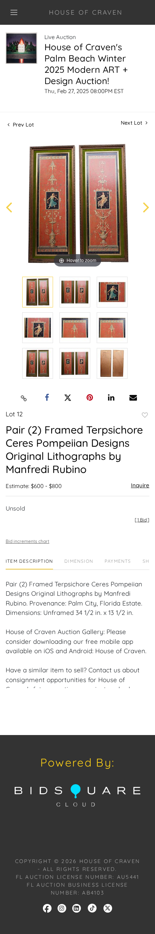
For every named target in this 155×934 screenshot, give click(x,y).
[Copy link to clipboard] (24, 397)
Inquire (140, 485)
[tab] (29, 564)
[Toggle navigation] (14, 12)
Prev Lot (22, 124)
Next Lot (132, 123)
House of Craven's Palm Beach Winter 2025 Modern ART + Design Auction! (86, 63)
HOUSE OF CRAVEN (86, 12)
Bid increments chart (27, 541)
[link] (92, 907)
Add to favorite (144, 415)
